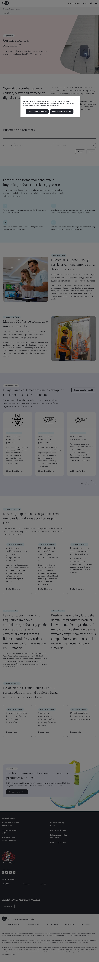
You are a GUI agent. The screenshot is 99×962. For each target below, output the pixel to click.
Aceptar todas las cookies (61, 111)
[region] (50, 106)
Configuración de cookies (37, 111)
